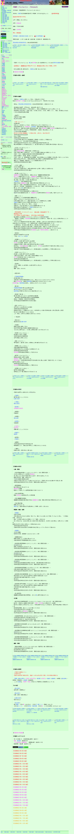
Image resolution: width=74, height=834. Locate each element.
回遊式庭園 (4, 119)
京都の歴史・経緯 (6, 43)
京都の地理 (4, 44)
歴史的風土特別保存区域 (19, 42)
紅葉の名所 (24, 321)
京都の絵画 (4, 21)
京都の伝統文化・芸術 (6, 48)
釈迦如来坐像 (20, 150)
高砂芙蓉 (34, 706)
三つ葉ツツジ (39, 704)
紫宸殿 (48, 192)
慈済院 (16, 406)
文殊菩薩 (33, 126)
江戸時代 (16, 131)
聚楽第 (26, 246)
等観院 (16, 439)
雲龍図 (25, 133)
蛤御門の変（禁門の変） (6, 96)
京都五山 (32, 69)
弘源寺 (16, 426)
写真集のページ (5, 31)
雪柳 (17, 704)
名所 (26, 236)
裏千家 (15, 257)
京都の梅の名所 (5, 18)
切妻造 (15, 202)
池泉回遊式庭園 (44, 217)
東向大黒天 (17, 403)
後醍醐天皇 (24, 65)
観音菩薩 (29, 281)
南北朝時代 (17, 545)
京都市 (19, 13)
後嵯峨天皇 (4, 90)
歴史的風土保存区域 (6, 12)
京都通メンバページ (6, 25)
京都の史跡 (4, 14)
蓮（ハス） (21, 236)
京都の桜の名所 (5, 17)
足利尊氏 (19, 29)
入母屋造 (16, 181)
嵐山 (30, 62)
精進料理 (16, 358)
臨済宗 (15, 16)
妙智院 (16, 421)
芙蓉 (3, 111)
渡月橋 (34, 62)
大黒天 (3, 85)
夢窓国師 (27, 218)
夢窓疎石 (19, 32)
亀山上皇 (16, 176)
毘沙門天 (16, 427)
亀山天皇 (4, 92)
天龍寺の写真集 (18, 72)
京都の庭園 (4, 15)
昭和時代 (16, 533)
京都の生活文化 (5, 50)
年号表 (3, 22)
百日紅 (29, 706)
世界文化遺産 (56, 62)
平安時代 (19, 26)
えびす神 (4, 84)
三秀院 (16, 402)
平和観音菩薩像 (19, 276)
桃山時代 (16, 118)
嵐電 (17, 100)
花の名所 (17, 702)
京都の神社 (4, 45)
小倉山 (3, 59)
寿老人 (29, 681)
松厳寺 (16, 432)
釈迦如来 (19, 23)
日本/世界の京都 (56, 832)
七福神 (19, 681)
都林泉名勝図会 (45, 229)
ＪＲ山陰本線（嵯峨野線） (21, 742)
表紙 (3, 6)
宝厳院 (16, 395)
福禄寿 (15, 434)
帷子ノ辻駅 (21, 100)
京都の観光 (4, 51)
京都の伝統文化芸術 (39, 832)
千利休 (21, 246)
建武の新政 (4, 97)
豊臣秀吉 (4, 94)
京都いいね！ (5, 139)
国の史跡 (37, 212)
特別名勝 (42, 212)
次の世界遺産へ (40, 36)
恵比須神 (16, 418)
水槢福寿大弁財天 (18, 408)
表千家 (15, 242)
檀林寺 (3, 67)
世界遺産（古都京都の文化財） (21, 36)
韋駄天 (31, 207)
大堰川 (36, 603)
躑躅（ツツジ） (5, 106)
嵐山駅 (19, 740)
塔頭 (21, 110)
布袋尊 (25, 681)
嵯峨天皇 (4, 89)
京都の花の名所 (5, 19)
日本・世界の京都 (6, 52)
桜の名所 (17, 688)
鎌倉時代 (16, 192)
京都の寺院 (4, 8)
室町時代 (16, 625)
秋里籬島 (33, 229)
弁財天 (43, 678)
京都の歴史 (25, 832)
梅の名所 (17, 693)
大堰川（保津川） (6, 61)
